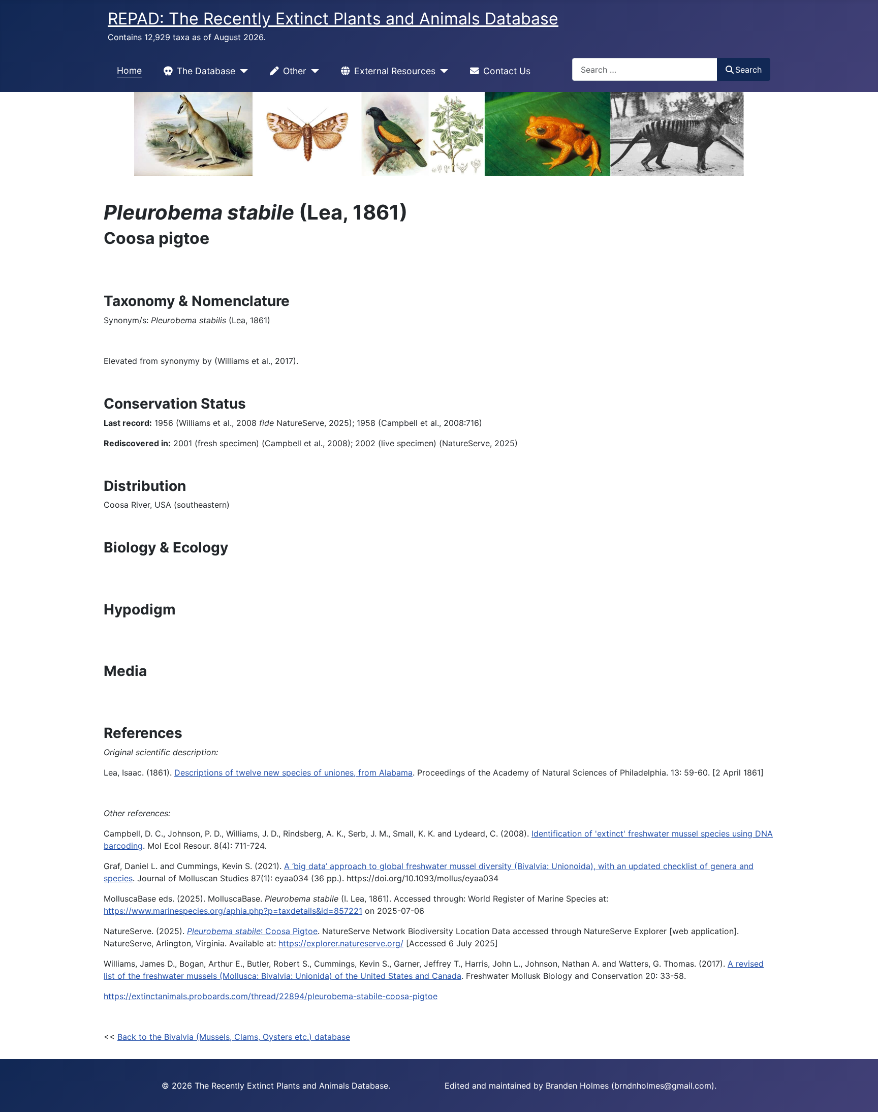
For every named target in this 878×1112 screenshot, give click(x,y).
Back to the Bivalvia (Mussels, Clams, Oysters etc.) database (233, 1037)
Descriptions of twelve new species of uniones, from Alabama (293, 772)
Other (294, 71)
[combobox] (644, 69)
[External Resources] (441, 71)
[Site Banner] (439, 134)
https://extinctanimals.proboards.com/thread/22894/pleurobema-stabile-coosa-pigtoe (270, 996)
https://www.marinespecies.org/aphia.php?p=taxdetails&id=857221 (233, 911)
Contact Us (506, 71)
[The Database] (241, 71)
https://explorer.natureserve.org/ (340, 943)
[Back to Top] (860, 1093)
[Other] (312, 71)
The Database (206, 71)
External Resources (394, 71)
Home (129, 70)
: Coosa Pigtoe (252, 931)
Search (748, 70)
